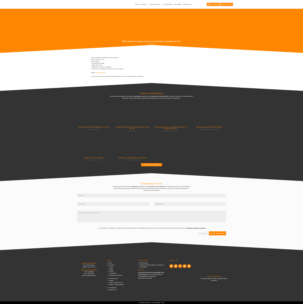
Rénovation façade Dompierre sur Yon (94, 127)
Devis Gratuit (213, 4)
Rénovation (96, 129)
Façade (90, 129)
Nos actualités (177, 4)
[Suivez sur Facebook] (180, 266)
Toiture (177, 131)
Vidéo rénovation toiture (94, 157)
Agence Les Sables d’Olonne (116, 284)
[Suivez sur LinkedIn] (176, 266)
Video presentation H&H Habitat (209, 127)
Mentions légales (143, 263)
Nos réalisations (168, 4)
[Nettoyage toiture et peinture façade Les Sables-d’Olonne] (171, 113)
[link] (101, 72)
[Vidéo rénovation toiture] (94, 144)
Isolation (111, 271)
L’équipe (111, 280)
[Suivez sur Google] (184, 266)
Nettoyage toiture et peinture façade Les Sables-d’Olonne (170, 128)
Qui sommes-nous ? (155, 4)
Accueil (136, 4)
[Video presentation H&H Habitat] (209, 113)
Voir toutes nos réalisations (151, 165)
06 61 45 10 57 (227, 4)
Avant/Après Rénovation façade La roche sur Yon (132, 128)
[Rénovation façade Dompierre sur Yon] (94, 113)
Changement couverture (115, 275)
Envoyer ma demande (217, 233)
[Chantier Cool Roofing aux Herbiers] (132, 144)
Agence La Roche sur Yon (115, 282)
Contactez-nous (187, 4)
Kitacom (149, 302)
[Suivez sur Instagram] (171, 266)
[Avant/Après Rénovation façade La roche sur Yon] (132, 113)
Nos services (143, 4)
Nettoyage (165, 131)
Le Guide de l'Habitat (214, 276)
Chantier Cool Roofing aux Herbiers (132, 157)
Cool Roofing (112, 273)
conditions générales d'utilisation (196, 228)
